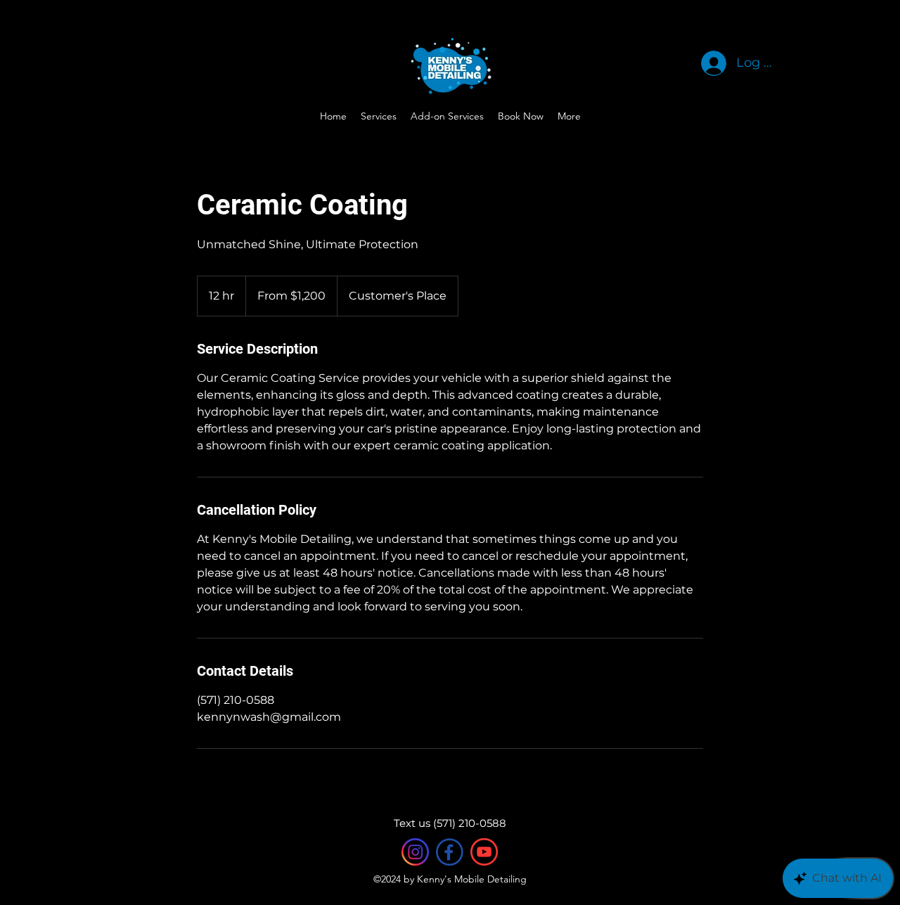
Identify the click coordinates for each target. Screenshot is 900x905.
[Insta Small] (415, 852)
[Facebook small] (449, 852)
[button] (569, 116)
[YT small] (484, 852)
